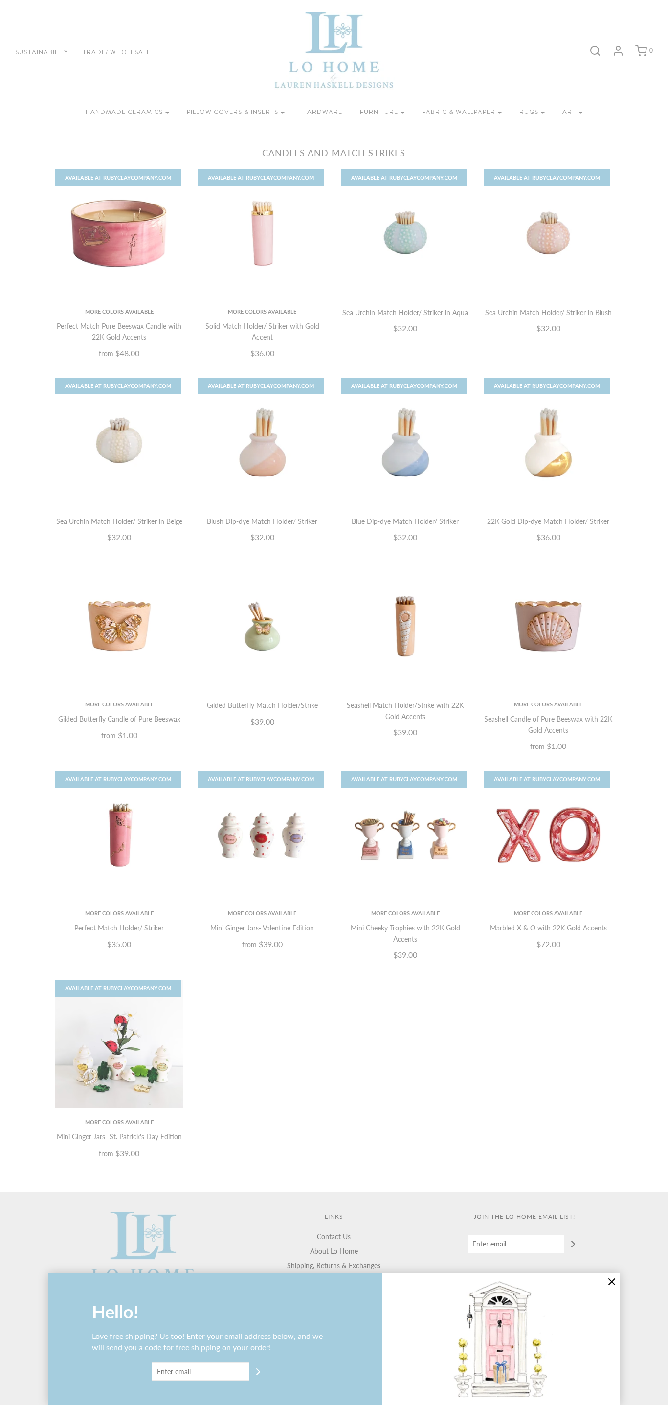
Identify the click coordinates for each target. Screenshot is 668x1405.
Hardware (322, 111)
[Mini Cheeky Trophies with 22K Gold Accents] (405, 835)
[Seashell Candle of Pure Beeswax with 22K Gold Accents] (548, 626)
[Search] (590, 51)
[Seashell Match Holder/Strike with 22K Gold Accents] (405, 626)
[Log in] (613, 51)
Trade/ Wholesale (117, 52)
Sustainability (41, 52)
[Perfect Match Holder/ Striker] (119, 835)
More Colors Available (119, 311)
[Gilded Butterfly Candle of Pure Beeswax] (119, 626)
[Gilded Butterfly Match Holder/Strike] (262, 626)
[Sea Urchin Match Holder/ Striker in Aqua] (405, 233)
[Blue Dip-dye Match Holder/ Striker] (405, 442)
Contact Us (334, 1236)
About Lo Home (334, 1251)
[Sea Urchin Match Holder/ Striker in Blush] (548, 233)
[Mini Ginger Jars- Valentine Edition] (262, 835)
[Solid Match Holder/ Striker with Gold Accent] (262, 233)
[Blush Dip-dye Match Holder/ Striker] (262, 442)
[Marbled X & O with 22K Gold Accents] (548, 835)
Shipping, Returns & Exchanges (333, 1265)
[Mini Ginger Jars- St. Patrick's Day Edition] (119, 1044)
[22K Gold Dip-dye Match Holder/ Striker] (548, 442)
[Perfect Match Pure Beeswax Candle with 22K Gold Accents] (119, 233)
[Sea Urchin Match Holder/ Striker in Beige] (119, 442)
